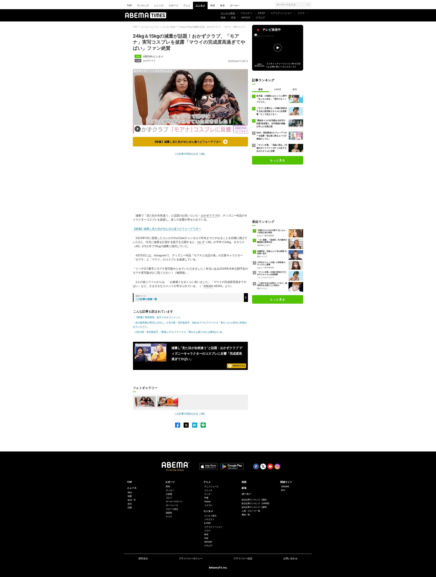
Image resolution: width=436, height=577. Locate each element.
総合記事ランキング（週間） (255, 507)
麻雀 (222, 5)
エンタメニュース (150, 26)
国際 (130, 496)
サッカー (170, 490)
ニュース (159, 5)
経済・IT (132, 500)
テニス (169, 516)
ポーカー (234, 5)
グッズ (207, 494)
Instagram (277, 466)
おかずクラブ (149, 61)
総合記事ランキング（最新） (255, 499)
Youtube (270, 466)
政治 (130, 503)
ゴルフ (169, 497)
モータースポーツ (174, 501)
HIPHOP (245, 17)
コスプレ (208, 505)
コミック (208, 490)
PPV (283, 490)
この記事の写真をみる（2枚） (190, 153)
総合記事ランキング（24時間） (256, 503)
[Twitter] (184, 425)
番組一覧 (246, 514)
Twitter (263, 466)
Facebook (256, 466)
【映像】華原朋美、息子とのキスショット (158, 317)
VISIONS (285, 486)
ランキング (143, 5)
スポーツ (173, 5)
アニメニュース (211, 486)
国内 (130, 492)
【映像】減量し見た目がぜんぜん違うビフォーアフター (167, 228)
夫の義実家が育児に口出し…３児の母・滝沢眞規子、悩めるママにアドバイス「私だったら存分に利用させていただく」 (190, 324)
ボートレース (172, 505)
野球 (168, 486)
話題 (130, 507)
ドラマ (301, 13)
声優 (206, 497)
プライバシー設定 (242, 558)
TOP (129, 5)
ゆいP (201, 242)
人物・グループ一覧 (251, 511)
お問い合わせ (290, 558)
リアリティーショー (281, 13)
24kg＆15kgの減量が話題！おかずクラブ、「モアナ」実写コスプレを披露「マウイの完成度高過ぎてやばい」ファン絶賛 (239, 26)
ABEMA (208, 286)
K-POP (261, 13)
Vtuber (207, 501)
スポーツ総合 (172, 509)
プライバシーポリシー (191, 558)
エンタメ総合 (228, 13)
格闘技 (169, 512)
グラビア (260, 17)
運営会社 (143, 558)
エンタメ (200, 5)
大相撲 (169, 494)
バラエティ (246, 13)
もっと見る (277, 160)
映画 (223, 17)
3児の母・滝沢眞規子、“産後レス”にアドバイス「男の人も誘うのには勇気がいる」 (179, 331)
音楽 (233, 17)
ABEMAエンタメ (153, 56)
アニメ (186, 5)
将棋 (212, 5)
